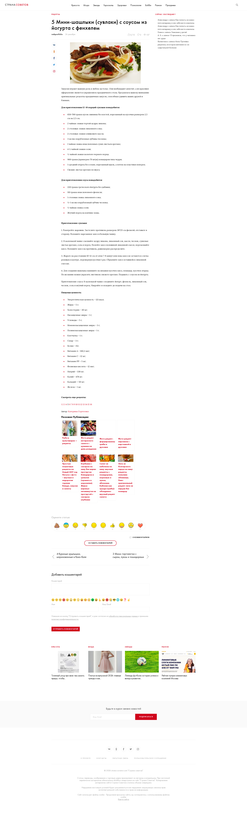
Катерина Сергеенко (78, 411)
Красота (75, 5)
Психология (135, 5)
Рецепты (55, 14)
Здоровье (121, 5)
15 (89, 404)
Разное (158, 5)
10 (77, 404)
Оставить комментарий (100, 543)
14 (86, 404)
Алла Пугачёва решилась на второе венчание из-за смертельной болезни (173, 44)
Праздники (170, 5)
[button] (53, 557)
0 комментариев (141, 537)
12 (81, 404)
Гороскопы (108, 5)
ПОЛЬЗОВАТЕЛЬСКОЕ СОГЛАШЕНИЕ (150, 758)
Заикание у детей (179, 32)
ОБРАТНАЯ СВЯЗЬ (120, 758)
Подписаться (146, 717)
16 (91, 404)
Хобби (148, 5)
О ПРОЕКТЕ (86, 758)
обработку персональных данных (123, 616)
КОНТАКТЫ (102, 758)
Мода (86, 5)
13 (84, 404)
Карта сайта (123, 799)
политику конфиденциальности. (65, 619)
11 (79, 404)
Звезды (96, 5)
